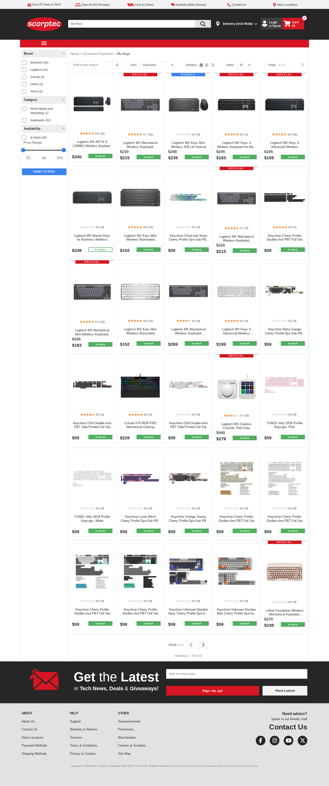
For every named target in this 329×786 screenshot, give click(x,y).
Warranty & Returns (83, 729)
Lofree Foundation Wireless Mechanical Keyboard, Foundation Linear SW (285, 614)
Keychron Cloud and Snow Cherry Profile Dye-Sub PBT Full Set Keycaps (188, 240)
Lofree (36, 84)
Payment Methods (34, 745)
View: (230, 65)
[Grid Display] (202, 65)
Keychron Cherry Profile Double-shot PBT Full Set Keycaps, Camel (236, 521)
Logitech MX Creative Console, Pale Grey (236, 426)
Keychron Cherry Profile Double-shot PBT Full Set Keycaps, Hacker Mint (140, 614)
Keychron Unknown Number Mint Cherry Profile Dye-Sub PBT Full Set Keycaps (236, 614)
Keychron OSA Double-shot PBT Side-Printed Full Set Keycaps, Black (92, 427)
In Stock (38, 137)
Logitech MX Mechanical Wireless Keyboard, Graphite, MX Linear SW (236, 241)
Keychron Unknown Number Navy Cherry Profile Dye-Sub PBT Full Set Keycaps (188, 614)
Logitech (39, 69)
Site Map (124, 753)
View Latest (285, 690)
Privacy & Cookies (83, 753)
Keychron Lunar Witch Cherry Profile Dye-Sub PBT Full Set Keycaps (140, 521)
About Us (28, 721)
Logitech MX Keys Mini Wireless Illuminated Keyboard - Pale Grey (140, 333)
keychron (39, 62)
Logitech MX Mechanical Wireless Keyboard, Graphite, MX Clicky (188, 333)
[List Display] (213, 65)
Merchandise (127, 737)
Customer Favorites (98, 54)
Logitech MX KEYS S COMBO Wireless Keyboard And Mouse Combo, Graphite (92, 146)
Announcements (129, 721)
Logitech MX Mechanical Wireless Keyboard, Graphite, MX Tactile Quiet (140, 147)
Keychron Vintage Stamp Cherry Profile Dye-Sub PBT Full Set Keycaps (188, 521)
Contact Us (29, 729)
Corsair (37, 77)
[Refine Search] (117, 65)
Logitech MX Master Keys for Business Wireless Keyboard (92, 240)
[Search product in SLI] (203, 24)
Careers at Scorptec (132, 745)
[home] (44, 24)
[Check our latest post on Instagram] (273, 741)
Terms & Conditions (83, 745)
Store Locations (33, 737)
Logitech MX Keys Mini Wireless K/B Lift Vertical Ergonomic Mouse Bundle (188, 147)
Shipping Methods (34, 753)
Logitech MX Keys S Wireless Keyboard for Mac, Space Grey (236, 147)
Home (75, 54)
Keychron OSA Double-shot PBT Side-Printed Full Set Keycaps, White (188, 427)
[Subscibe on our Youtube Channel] (287, 741)
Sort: (133, 65)
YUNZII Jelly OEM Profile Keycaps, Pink (285, 425)
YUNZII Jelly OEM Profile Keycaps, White (92, 519)
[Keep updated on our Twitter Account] (300, 741)
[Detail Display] (207, 65)
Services (76, 737)
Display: (191, 65)
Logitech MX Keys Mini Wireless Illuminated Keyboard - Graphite (140, 240)
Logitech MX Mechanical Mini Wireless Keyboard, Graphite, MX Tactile (92, 334)
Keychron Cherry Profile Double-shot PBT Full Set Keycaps (285, 240)
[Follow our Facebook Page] (259, 741)
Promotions (126, 729)
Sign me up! (212, 691)
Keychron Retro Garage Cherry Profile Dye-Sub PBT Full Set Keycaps (284, 333)
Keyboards (40, 120)
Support (75, 721)
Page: (272, 65)
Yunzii (36, 91)
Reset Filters (44, 171)
